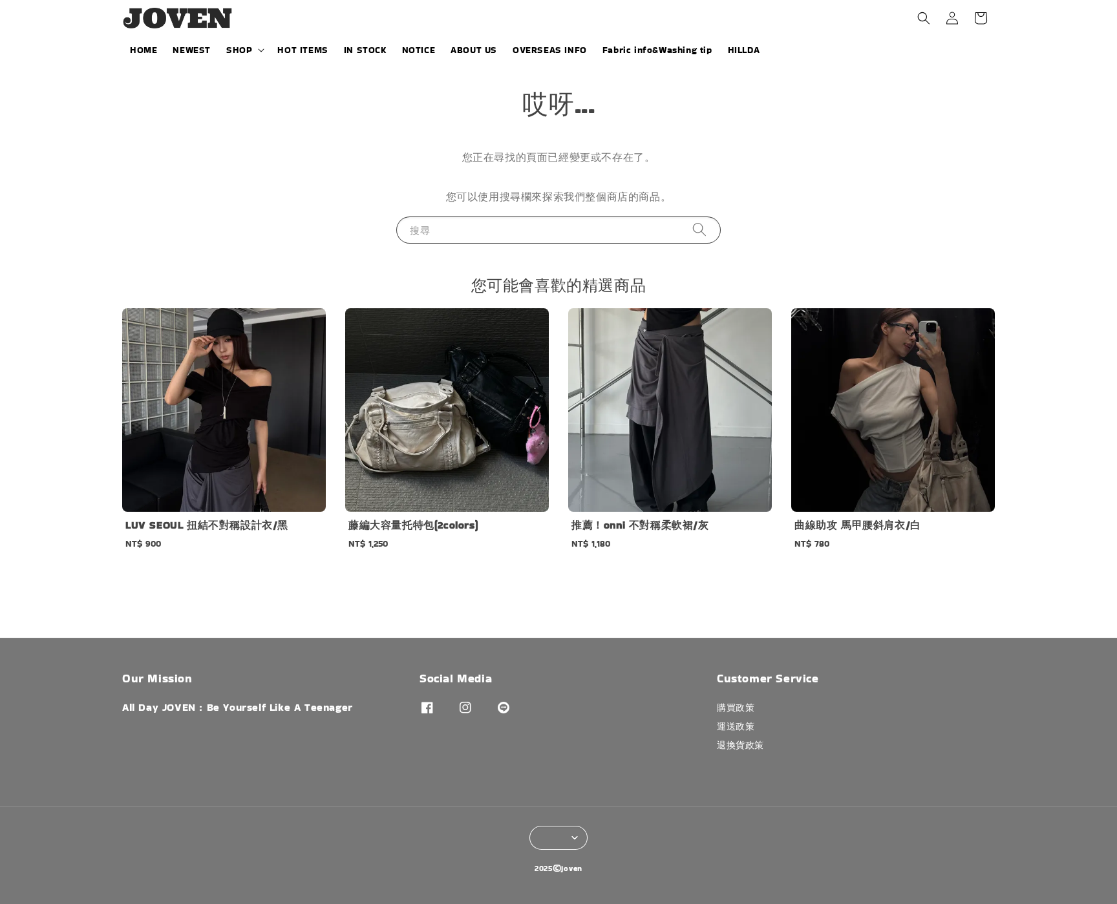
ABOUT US (474, 49)
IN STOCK (365, 49)
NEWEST (192, 49)
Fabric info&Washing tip (657, 49)
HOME (143, 49)
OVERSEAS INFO (550, 49)
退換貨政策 (740, 745)
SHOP (239, 50)
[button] (924, 18)
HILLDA (744, 49)
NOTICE (419, 49)
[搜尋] (699, 229)
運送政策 (735, 726)
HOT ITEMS (302, 49)
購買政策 (735, 708)
